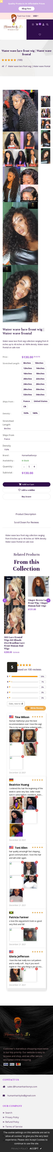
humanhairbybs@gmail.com (21, 1095)
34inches (40, 394)
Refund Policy (12, 1121)
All (3, 66)
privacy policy (19, 1148)
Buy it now (26, 496)
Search (8, 1112)
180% (35, 413)
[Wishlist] (40, 35)
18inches (40, 373)
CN (24, 406)
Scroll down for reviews (26, 522)
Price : (5, 357)
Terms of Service (13, 1126)
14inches (40, 368)
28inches (27, 389)
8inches (27, 363)
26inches (40, 384)
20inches (27, 378)
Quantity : (8, 466)
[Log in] (43, 24)
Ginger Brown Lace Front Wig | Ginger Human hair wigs (38, 603)
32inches (27, 394)
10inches (39, 363)
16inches (27, 373)
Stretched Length (8, 422)
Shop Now (26, 8)
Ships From (8, 435)
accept (36, 1148)
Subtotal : (8, 472)
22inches (40, 378)
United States (40, 401)
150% (26, 413)
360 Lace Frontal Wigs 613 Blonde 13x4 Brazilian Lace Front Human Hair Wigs (14, 643)
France (26, 401)
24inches (27, 384)
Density (7, 445)
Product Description (26, 514)
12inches (27, 368)
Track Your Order (24, 16)
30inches (40, 389)
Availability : (8, 460)
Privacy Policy (12, 1117)
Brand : (6, 455)
